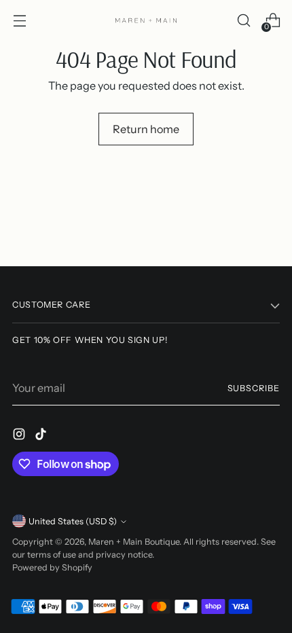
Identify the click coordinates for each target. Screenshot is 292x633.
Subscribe (253, 388)
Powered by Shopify (52, 567)
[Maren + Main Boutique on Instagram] (20, 436)
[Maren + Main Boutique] (146, 20)
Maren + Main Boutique (133, 542)
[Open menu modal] (19, 21)
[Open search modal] (243, 21)
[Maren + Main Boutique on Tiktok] (42, 436)
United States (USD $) (73, 521)
